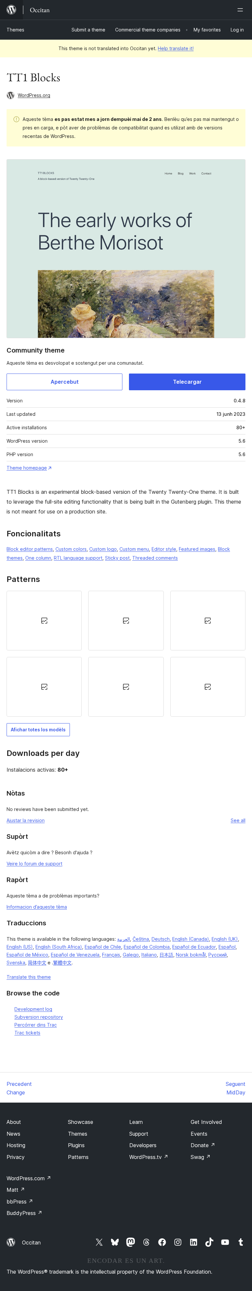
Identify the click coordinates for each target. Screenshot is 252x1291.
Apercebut (65, 381)
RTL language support (78, 558)
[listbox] (126, 654)
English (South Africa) (58, 947)
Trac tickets (27, 1032)
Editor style (164, 549)
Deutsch (161, 939)
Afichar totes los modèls (38, 729)
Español (227, 947)
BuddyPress (24, 1213)
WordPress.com (29, 1178)
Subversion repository (38, 1017)
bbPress (20, 1201)
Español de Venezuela (75, 954)
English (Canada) (190, 939)
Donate (203, 1145)
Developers (143, 1145)
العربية (123, 939)
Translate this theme (29, 977)
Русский (217, 954)
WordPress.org (34, 95)
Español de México (27, 954)
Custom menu (134, 549)
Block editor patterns (30, 549)
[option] (44, 620)
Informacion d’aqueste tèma (37, 907)
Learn (136, 1122)
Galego (131, 954)
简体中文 (37, 962)
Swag (201, 1157)
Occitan (31, 1242)
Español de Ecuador (194, 947)
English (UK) (225, 939)
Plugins (76, 1145)
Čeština (141, 939)
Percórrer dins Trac (35, 1025)
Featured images (197, 549)
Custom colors (71, 549)
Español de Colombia (147, 947)
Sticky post (117, 558)
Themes (15, 29)
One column (38, 558)
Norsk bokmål (191, 954)
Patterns (78, 1157)
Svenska (16, 962)
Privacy (16, 1157)
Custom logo (103, 549)
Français (111, 954)
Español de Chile (103, 947)
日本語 (166, 954)
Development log (33, 1009)
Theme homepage (27, 468)
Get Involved (206, 1122)
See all (238, 820)
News (13, 1133)
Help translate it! (176, 48)
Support (138, 1133)
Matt (16, 1189)
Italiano (149, 954)
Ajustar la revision (26, 820)
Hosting (16, 1145)
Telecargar (187, 381)
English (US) (20, 947)
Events (199, 1133)
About (14, 1122)
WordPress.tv (148, 1157)
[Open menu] (241, 10)
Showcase (80, 1122)
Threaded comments (155, 558)
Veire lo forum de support (34, 863)
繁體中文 (62, 962)
